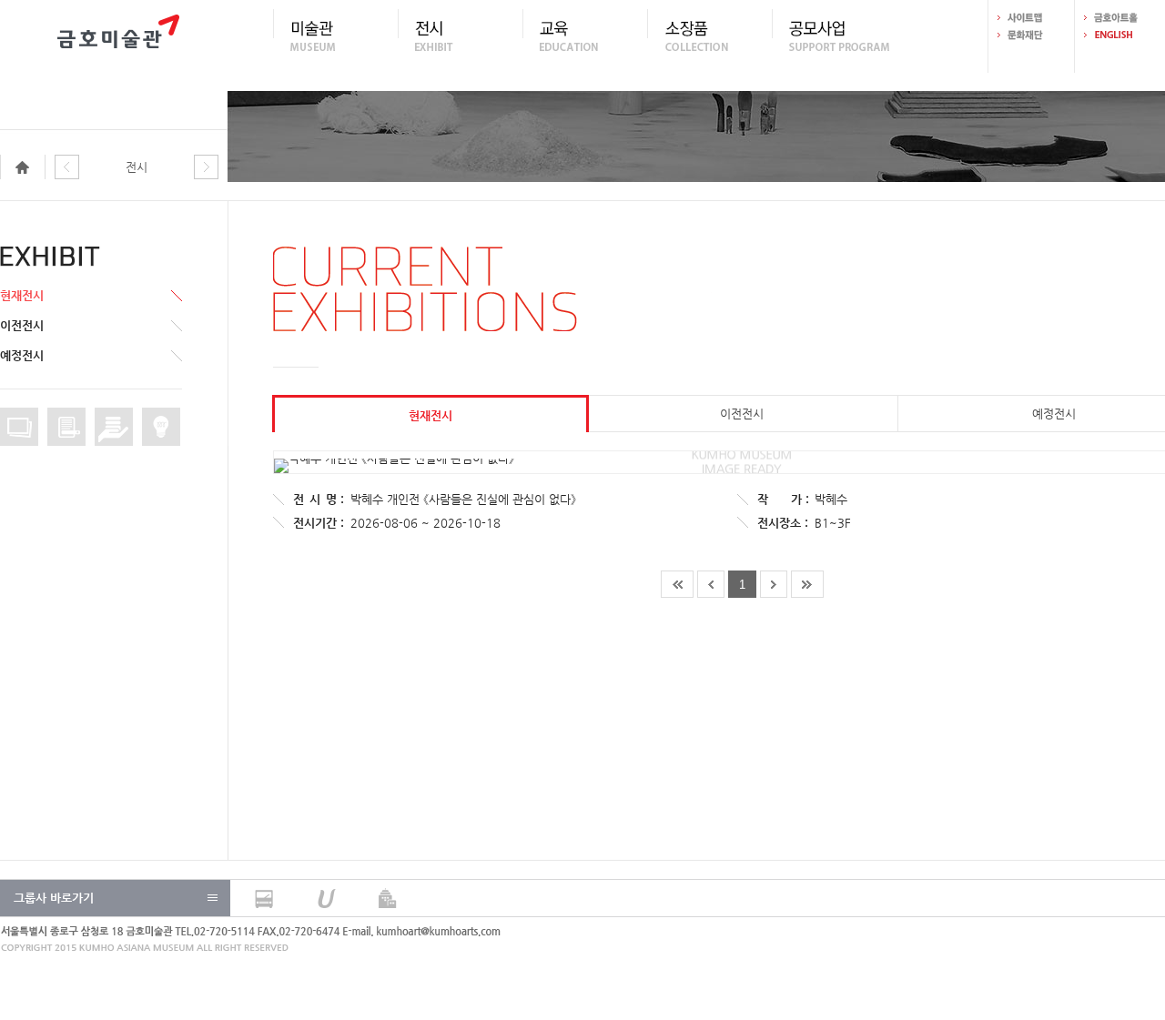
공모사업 (834, 35)
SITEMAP (1031, 17)
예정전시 (22, 355)
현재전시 (22, 295)
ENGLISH (1117, 35)
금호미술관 (118, 36)
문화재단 (1031, 35)
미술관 (335, 35)
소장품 (709, 35)
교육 (584, 35)
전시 (460, 35)
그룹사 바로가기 (54, 897)
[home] (27, 168)
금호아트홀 (1117, 17)
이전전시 (22, 325)
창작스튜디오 (161, 427)
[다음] (206, 168)
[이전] (67, 168)
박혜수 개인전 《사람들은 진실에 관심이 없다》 (463, 499)
